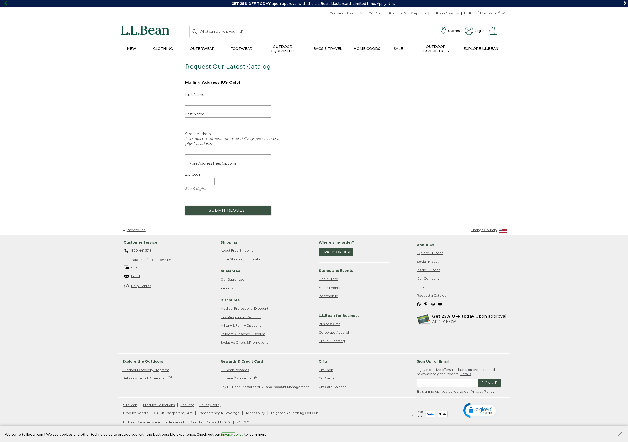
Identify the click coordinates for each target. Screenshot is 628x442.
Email (135, 276)
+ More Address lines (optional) (211, 163)
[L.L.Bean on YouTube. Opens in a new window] (440, 304)
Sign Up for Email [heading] (433, 361)
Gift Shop (326, 370)
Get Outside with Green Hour (147, 378)
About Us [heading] (425, 245)
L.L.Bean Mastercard (239, 378)
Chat (135, 267)
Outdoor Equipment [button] (282, 48)
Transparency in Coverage (219, 413)
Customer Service (344, 13)
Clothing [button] (163, 48)
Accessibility (255, 413)
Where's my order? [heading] (336, 242)
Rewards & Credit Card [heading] (242, 361)
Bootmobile (328, 296)
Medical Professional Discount (244, 308)
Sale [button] (398, 48)
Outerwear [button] (202, 48)
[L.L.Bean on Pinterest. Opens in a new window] (426, 304)
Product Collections (159, 405)
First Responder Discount (241, 317)
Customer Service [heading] (140, 242)
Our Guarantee (232, 279)
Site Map (130, 405)
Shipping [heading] (229, 242)
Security (187, 405)
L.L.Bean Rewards (445, 13)
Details (465, 374)
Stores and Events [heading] (336, 270)
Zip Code (193, 174)
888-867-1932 (162, 260)
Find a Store (328, 279)
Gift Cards (376, 13)
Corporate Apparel (334, 332)
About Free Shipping (237, 250)
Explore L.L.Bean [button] (480, 48)
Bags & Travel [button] (327, 48)
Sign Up (489, 382)
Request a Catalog (431, 295)
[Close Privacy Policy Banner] (619, 435)
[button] (480, 410)
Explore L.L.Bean (430, 253)
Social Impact (428, 261)
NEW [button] (131, 48)
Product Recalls (135, 413)
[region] (314, 3)
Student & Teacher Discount (243, 334)
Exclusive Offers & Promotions (244, 342)
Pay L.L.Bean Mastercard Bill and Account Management (265, 387)
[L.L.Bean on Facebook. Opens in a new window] (419, 304)
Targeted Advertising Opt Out (294, 413)
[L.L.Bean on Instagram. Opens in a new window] (433, 304)
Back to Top (136, 230)
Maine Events (329, 288)
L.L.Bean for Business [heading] (339, 315)
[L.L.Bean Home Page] (146, 31)
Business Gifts (329, 324)
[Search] (195, 31)
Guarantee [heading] (230, 271)
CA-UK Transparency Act (173, 413)
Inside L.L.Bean (428, 270)
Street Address (232, 139)
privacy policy (232, 434)
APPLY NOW (444, 321)
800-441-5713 (141, 250)
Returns (227, 288)
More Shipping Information (242, 259)
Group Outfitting (332, 341)
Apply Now (386, 3)
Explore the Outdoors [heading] (142, 361)
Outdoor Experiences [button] (436, 48)
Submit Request (228, 210)
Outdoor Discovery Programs (145, 370)
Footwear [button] (241, 48)
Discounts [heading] (230, 300)
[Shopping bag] (495, 30)
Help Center (141, 286)
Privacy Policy (482, 391)
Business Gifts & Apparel (408, 13)
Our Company (428, 278)
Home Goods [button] (367, 48)
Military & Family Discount (241, 325)
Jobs (420, 287)
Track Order (336, 252)
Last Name (194, 114)
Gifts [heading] (323, 361)
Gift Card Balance (333, 387)
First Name (194, 94)
